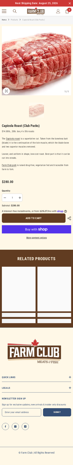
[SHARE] (68, 218)
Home (4, 20)
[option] (36, 3)
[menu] (4, 11)
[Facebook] (5, 426)
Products (14, 20)
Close (69, 3)
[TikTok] (25, 426)
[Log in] (58, 11)
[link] (19, 315)
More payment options (36, 237)
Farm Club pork (9, 165)
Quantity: (6, 191)
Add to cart (34, 218)
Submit (57, 412)
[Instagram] (15, 426)
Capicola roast (13, 138)
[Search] (15, 11)
